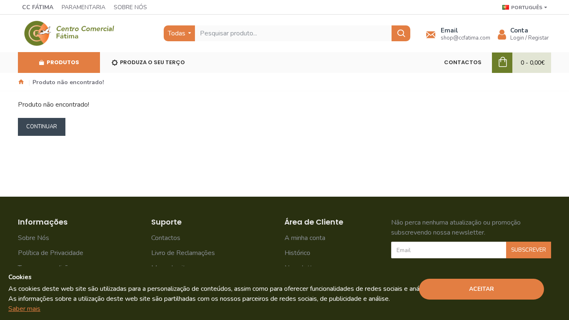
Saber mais (24, 308)
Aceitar (481, 289)
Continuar (41, 126)
